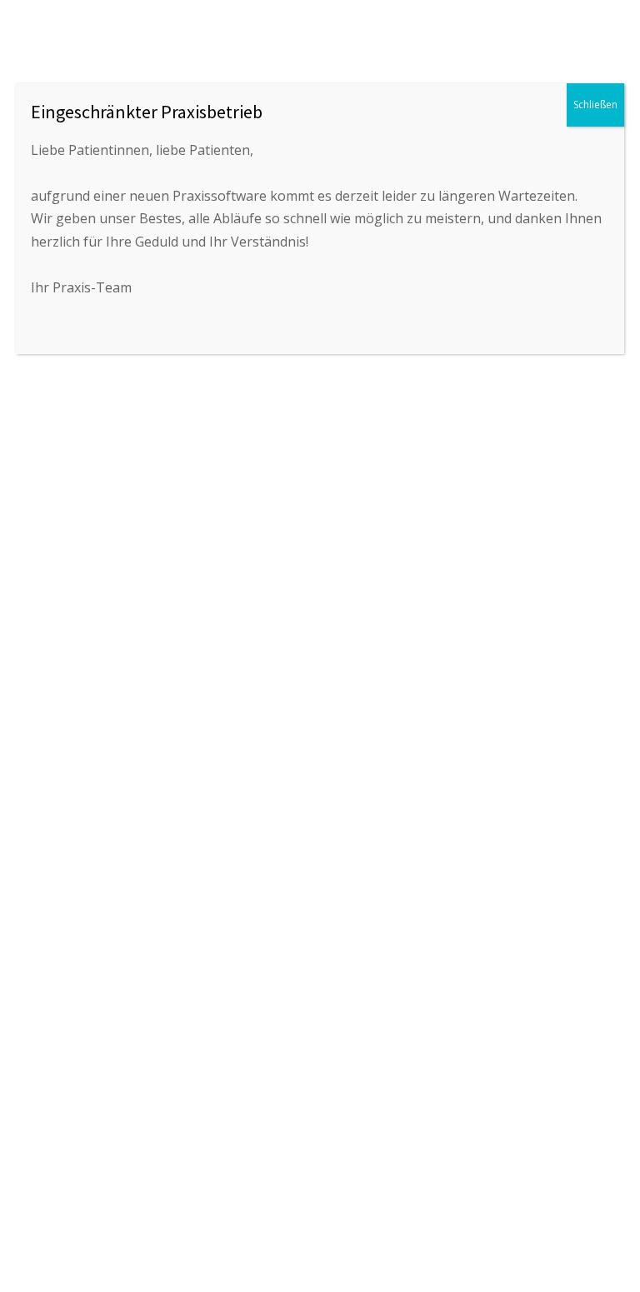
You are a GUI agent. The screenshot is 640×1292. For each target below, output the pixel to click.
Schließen (595, 104)
